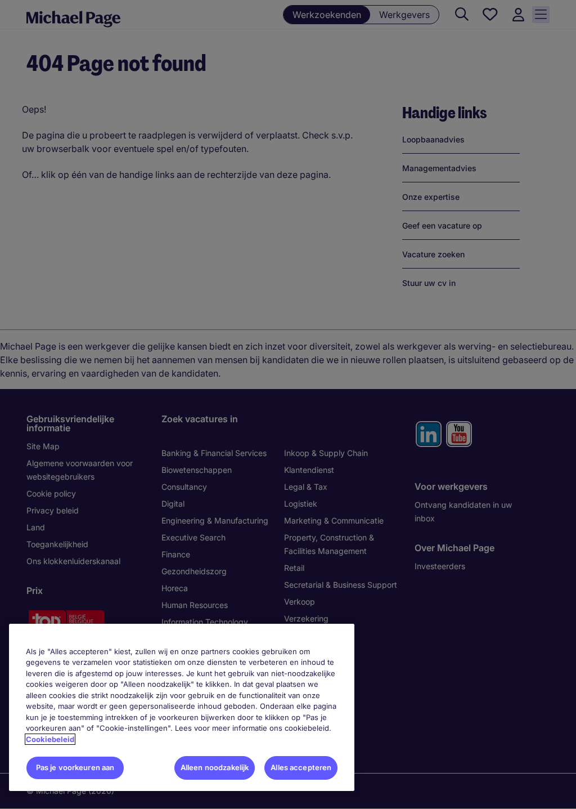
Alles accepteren (301, 767)
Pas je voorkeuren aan (75, 767)
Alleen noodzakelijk (215, 767)
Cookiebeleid (50, 739)
